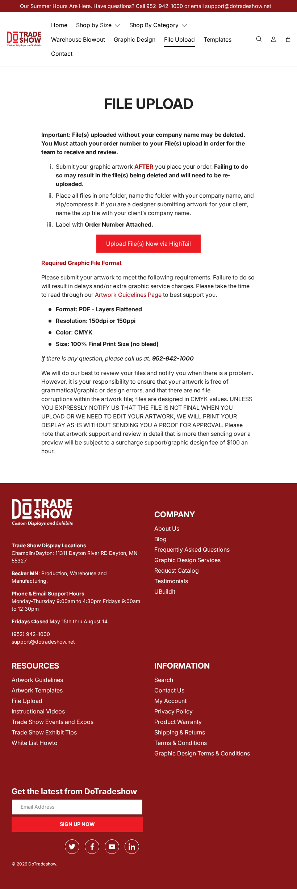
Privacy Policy (173, 711)
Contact (61, 53)
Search (163, 679)
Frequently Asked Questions (192, 549)
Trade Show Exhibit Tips (44, 732)
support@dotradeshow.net (43, 642)
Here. (85, 6)
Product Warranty (178, 721)
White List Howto (35, 742)
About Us (166, 528)
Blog (160, 539)
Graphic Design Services (187, 560)
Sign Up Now (77, 824)
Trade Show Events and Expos (52, 721)
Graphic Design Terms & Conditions (202, 753)
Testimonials (171, 581)
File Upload (179, 39)
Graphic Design (134, 39)
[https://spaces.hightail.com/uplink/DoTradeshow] (148, 244)
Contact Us (169, 690)
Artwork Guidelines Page (128, 294)
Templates (217, 39)
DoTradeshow (42, 864)
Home (59, 25)
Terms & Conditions (180, 742)
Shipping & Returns (179, 732)
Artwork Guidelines (37, 679)
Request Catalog (176, 570)
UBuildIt (164, 591)
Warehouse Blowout (78, 39)
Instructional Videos (38, 711)
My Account (170, 700)
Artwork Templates (37, 690)
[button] (288, 39)
